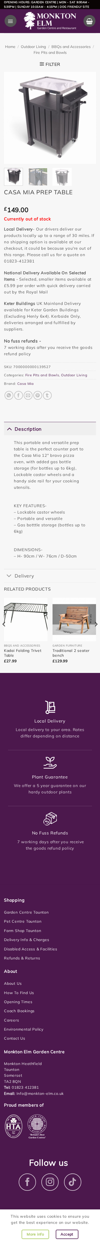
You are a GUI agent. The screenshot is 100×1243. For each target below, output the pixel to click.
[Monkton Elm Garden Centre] (50, 21)
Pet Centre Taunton (22, 921)
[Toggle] (9, 428)
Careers (11, 1020)
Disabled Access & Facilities (30, 949)
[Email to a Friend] (28, 395)
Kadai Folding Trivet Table (23, 653)
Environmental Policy (23, 1029)
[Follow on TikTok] (72, 1182)
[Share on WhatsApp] (9, 395)
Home (10, 46)
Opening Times (18, 1001)
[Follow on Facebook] (27, 1182)
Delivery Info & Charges (26, 939)
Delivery (24, 576)
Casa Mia (25, 383)
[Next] (87, 118)
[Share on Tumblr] (47, 395)
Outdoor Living (33, 46)
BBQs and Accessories (71, 46)
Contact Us (14, 1038)
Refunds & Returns (22, 958)
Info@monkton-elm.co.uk (40, 1093)
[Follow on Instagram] (50, 1182)
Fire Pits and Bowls (50, 52)
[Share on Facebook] (18, 395)
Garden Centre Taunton (26, 912)
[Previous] (12, 118)
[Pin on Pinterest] (37, 395)
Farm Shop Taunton (22, 930)
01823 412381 (24, 1087)
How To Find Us (19, 992)
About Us (13, 983)
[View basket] (89, 21)
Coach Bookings (19, 1010)
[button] (11, 21)
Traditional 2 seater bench (71, 653)
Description (28, 429)
